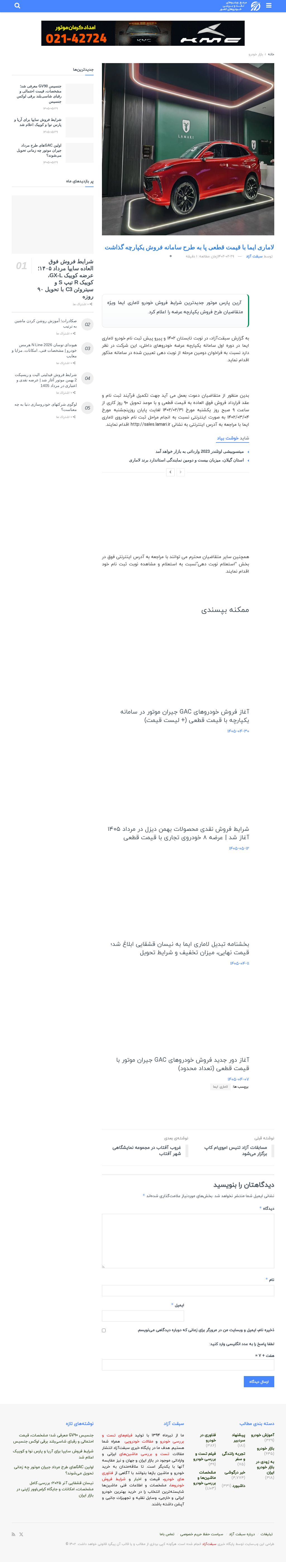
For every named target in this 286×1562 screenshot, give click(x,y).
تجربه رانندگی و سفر (233, 1456)
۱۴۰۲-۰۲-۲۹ (226, 256)
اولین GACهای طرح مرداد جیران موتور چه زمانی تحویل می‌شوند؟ (39, 150)
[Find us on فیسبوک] (28, 1535)
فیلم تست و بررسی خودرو (204, 1456)
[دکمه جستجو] (17, 6)
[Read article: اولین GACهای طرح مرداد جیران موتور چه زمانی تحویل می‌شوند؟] (80, 153)
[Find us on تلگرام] (35, 1535)
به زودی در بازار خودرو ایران (265, 1467)
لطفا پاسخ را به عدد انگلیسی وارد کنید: (241, 1344)
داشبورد (238, 1486)
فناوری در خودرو (208, 1437)
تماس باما (167, 1534)
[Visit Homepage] (240, 6)
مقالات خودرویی (139, 1441)
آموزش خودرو (262, 1435)
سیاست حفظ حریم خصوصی (201, 1534)
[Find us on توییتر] (21, 1535)
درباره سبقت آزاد (242, 1534)
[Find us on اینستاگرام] (42, 1535)
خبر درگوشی (235, 1472)
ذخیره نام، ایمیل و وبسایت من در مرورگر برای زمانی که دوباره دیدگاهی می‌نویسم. (205, 1330)
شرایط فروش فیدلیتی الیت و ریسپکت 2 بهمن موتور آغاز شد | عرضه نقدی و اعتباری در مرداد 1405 (46, 380)
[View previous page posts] (181, 472)
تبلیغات (267, 1534)
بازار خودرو (256, 54)
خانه (270, 54)
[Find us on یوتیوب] (49, 1535)
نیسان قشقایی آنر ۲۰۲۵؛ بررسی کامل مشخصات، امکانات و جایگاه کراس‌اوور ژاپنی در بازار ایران (55, 1489)
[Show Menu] (268, 6)
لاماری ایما (220, 1087)
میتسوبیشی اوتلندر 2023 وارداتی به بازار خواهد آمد (200, 451)
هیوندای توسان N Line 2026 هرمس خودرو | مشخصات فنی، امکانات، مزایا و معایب (44, 350)
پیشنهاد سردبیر (238, 1437)
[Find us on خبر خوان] (13, 1534)
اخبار (139, 1479)
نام (269, 1280)
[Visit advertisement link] (143, 37)
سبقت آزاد (254, 256)
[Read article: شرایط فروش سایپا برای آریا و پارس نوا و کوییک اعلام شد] (80, 127)
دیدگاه (266, 1208)
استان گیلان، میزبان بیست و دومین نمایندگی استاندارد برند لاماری (186, 460)
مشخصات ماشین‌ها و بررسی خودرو (204, 1478)
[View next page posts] (170, 472)
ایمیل (177, 1305)
